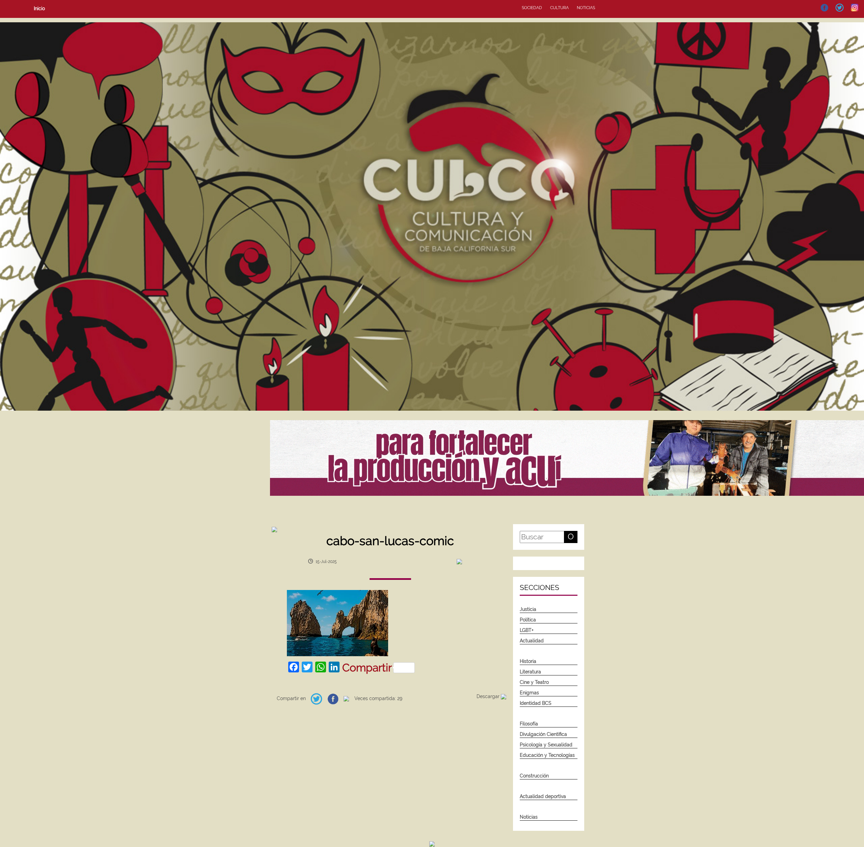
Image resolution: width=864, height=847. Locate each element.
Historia (528, 661)
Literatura (530, 671)
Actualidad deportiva (543, 796)
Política (528, 619)
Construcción (534, 775)
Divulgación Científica (543, 734)
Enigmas (529, 692)
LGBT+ (527, 630)
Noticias (586, 7)
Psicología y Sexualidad (546, 744)
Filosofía (529, 723)
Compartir (367, 667)
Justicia (528, 609)
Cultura (559, 7)
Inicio (39, 8)
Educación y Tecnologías (547, 755)
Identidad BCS (535, 703)
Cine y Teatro (534, 682)
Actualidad (532, 640)
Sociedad (532, 7)
